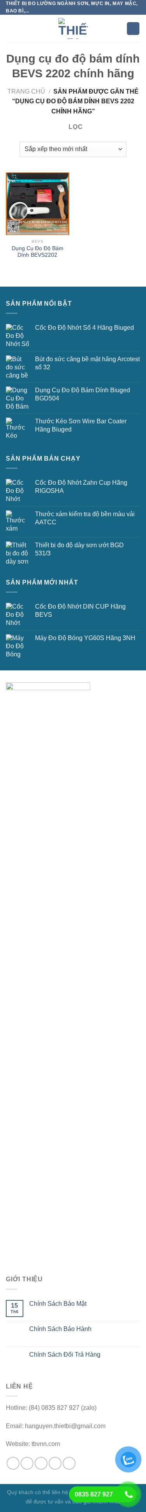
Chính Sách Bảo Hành (60, 1329)
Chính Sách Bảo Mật (57, 1303)
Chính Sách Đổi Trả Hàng (64, 1354)
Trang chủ (26, 91)
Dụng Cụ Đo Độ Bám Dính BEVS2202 (37, 251)
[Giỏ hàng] (133, 28)
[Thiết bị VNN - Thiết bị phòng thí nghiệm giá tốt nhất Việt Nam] (73, 28)
